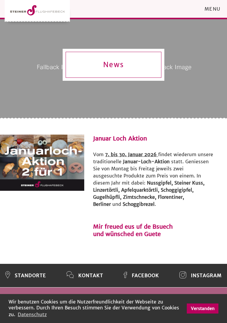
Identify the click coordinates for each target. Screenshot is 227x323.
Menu (212, 9)
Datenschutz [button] (32, 314)
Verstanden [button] (203, 308)
